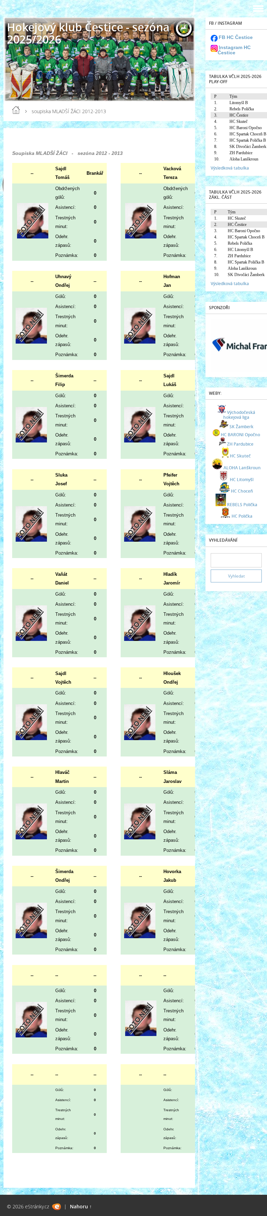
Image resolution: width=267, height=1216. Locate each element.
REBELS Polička (242, 505)
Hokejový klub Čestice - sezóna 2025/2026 (88, 33)
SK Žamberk (241, 427)
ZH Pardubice (240, 444)
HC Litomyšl (241, 480)
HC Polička (242, 516)
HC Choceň (242, 491)
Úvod (16, 110)
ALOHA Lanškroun (242, 468)
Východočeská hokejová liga (239, 414)
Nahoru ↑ (81, 1206)
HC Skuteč (240, 456)
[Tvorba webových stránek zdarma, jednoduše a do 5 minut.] (56, 1206)
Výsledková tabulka (230, 168)
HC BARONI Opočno (240, 435)
